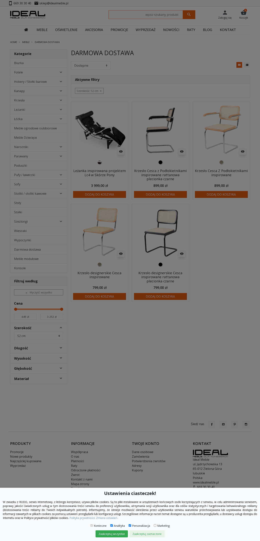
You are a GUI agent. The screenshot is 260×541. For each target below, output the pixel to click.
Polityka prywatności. (82, 518)
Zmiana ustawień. (107, 518)
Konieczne (100, 525)
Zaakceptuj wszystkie (112, 534)
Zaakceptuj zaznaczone (147, 534)
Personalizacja (141, 525)
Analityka (119, 525)
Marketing (163, 525)
